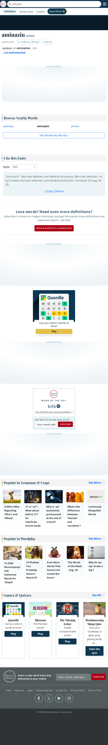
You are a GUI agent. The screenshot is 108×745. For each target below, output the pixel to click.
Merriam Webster (9, 676)
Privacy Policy (77, 690)
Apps (30, 690)
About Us (19, 690)
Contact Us (62, 690)
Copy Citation (55, 191)
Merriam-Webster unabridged (54, 228)
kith (52, 406)
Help (9, 690)
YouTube (59, 698)
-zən (46, 42)
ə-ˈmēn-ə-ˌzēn (27, 42)
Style (6, 167)
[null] (58, 406)
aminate (8, 126)
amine (75, 126)
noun (30, 35)
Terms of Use (95, 690)
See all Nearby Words (53, 135)
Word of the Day (53, 400)
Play (54, 331)
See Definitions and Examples (53, 412)
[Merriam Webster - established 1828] (3, 4)
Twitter (49, 698)
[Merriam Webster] (53, 394)
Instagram (69, 698)
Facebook (39, 698)
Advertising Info (44, 690)
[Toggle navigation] (104, 4)
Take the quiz (94, 650)
